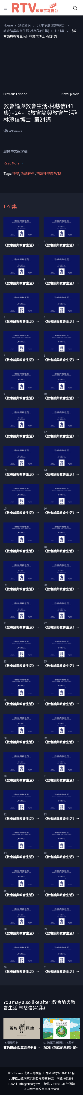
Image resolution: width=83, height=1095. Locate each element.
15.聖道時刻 (10, 1043)
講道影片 (24, 25)
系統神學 (28, 173)
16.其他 (69, 1043)
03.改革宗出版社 (53, 1043)
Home (8, 25)
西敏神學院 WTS (49, 173)
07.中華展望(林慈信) (51, 25)
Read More (11, 163)
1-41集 (59, 30)
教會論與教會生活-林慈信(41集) (26, 30)
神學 (15, 173)
